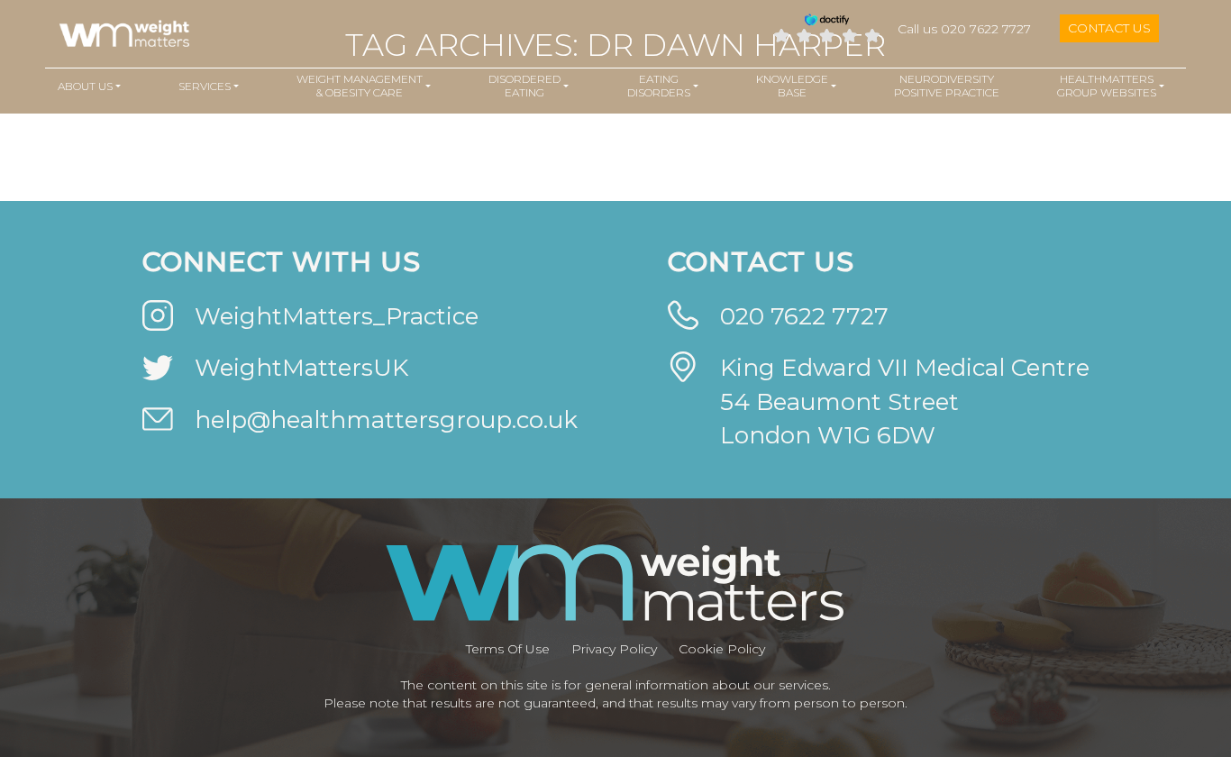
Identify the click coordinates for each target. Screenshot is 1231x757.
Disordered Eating (524, 85)
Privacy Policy (614, 649)
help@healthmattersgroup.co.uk (386, 420)
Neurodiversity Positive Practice (946, 85)
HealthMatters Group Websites (1106, 85)
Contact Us (1109, 28)
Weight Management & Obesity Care (359, 85)
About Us (85, 86)
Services (204, 86)
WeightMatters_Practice (337, 316)
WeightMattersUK (301, 367)
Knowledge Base (792, 85)
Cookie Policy (722, 649)
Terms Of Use (508, 649)
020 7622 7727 (804, 316)
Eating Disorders (658, 85)
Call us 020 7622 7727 (964, 29)
